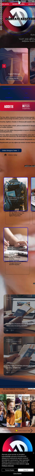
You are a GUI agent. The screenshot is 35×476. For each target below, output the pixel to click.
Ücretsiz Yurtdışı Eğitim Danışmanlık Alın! (16, 207)
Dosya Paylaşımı (14, 260)
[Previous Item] (4, 66)
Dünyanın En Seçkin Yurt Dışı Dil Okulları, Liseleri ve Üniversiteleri (16, 204)
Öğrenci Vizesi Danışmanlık (13, 210)
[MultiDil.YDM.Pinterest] (33, 1)
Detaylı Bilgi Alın (14, 78)
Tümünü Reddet (9, 470)
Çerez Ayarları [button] (17, 473)
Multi (8, 197)
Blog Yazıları (13, 256)
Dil (11, 197)
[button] (9, 0)
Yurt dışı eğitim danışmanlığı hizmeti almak (13, 135)
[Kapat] (32, 454)
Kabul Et (25, 470)
